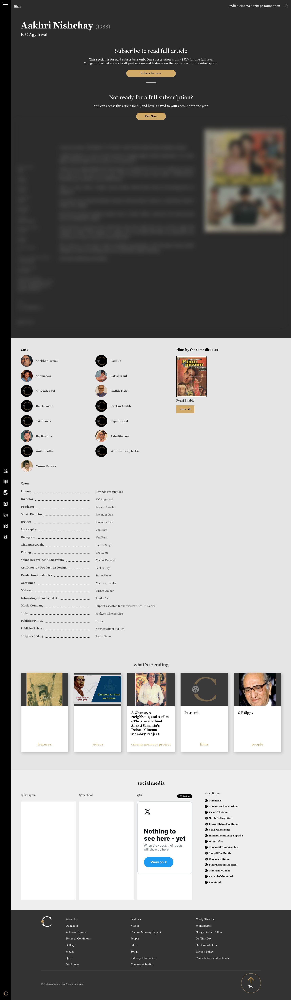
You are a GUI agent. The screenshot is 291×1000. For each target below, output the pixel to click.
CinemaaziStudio (219, 858)
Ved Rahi (101, 530)
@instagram (28, 795)
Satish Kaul (118, 376)
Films (134, 945)
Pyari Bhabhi (185, 400)
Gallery (70, 945)
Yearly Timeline (205, 919)
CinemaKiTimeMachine (223, 847)
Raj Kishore (44, 436)
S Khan (100, 621)
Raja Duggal (119, 421)
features (44, 744)
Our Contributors (206, 945)
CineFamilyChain (219, 870)
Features (136, 919)
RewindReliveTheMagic (223, 823)
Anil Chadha (44, 451)
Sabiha (112, 583)
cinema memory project (151, 744)
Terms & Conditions (78, 938)
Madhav (101, 583)
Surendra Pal (45, 391)
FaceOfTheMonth (219, 812)
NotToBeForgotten (220, 817)
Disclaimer (72, 964)
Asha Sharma (119, 436)
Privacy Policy (205, 951)
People (135, 938)
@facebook (86, 795)
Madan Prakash (105, 560)
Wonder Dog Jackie (125, 451)
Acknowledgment (76, 932)
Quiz (69, 958)
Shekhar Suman (47, 361)
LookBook (215, 882)
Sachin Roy (102, 568)
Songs (134, 951)
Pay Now (151, 116)
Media (70, 951)
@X (139, 795)
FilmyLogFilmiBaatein (223, 864)
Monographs (204, 925)
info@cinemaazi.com (72, 984)
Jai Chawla (43, 421)
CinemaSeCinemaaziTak (223, 806)
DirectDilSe (216, 841)
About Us (72, 919)
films (17, 6)
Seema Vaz (43, 376)
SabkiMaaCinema (219, 829)
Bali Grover (44, 406)
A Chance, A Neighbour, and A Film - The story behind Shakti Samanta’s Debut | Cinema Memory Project (150, 723)
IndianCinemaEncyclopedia (226, 835)
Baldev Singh (104, 545)
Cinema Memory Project (146, 932)
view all (185, 409)
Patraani (191, 713)
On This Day (204, 938)
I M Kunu (102, 552)
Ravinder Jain (104, 514)
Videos (135, 925)
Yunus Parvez (46, 466)
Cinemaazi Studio (141, 964)
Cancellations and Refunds (212, 958)
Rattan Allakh (120, 406)
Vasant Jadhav (105, 590)
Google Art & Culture (209, 932)
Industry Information (143, 958)
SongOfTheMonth (220, 852)
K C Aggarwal (34, 34)
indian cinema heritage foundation (254, 6)
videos (97, 744)
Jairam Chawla (105, 507)
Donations (72, 925)
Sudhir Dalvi (119, 391)
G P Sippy (245, 713)
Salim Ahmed (104, 575)
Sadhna (115, 361)
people (257, 744)
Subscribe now (151, 73)
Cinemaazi (215, 800)
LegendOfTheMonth (221, 876)
